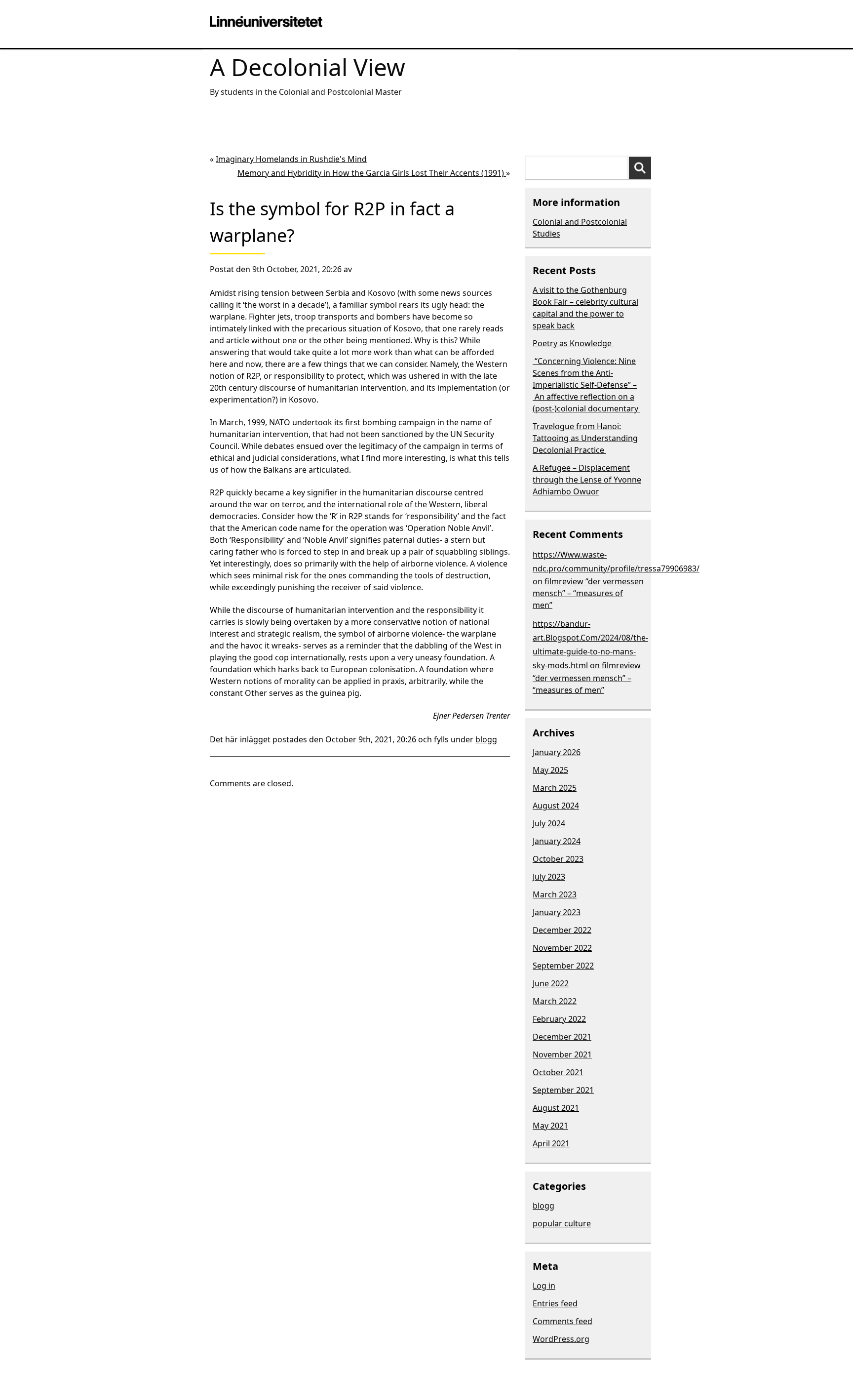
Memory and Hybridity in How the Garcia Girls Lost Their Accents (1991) (371, 172)
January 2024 (557, 841)
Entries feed (555, 1303)
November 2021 (562, 1054)
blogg (486, 739)
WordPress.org (561, 1339)
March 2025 (555, 787)
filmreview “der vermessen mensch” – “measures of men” (588, 593)
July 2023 (549, 876)
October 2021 (558, 1072)
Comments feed (562, 1321)
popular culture (562, 1223)
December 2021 (562, 1036)
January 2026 (557, 752)
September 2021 (563, 1090)
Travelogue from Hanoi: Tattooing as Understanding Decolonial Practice (585, 438)
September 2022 (563, 965)
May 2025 (550, 770)
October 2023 (558, 858)
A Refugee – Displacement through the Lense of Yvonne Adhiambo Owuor (587, 479)
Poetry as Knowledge (573, 343)
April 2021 (551, 1143)
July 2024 (549, 823)
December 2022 (562, 930)
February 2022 (559, 1018)
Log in (544, 1285)
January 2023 (557, 912)
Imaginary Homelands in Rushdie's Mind (291, 159)
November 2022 (562, 947)
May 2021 (550, 1125)
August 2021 (556, 1107)
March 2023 (555, 894)
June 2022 (551, 983)
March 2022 (555, 1001)
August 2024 (556, 805)
